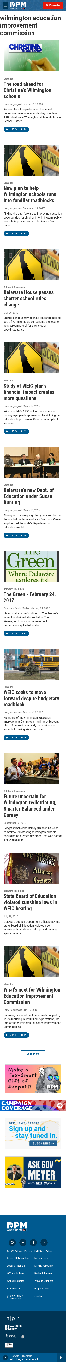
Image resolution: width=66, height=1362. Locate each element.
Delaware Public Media (16, 608)
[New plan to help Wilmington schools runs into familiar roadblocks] (31, 160)
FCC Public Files (15, 1273)
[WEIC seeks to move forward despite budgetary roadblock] (31, 664)
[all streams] (61, 1357)
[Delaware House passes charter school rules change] (31, 264)
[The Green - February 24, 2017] (31, 566)
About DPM (13, 1288)
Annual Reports (15, 1281)
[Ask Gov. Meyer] (33, 1172)
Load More (33, 1053)
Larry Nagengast (13, 104)
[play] (5, 1357)
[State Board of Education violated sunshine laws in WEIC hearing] (31, 868)
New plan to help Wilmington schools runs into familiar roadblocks (30, 194)
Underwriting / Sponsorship (15, 1297)
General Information (18, 1258)
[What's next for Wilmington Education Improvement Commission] (31, 961)
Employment (41, 1288)
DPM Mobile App (43, 1266)
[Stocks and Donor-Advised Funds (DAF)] (33, 1079)
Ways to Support (43, 1281)
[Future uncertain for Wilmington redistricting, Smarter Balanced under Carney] (31, 768)
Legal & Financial (16, 1266)
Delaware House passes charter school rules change (29, 298)
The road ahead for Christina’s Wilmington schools (27, 90)
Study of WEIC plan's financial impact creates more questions (29, 392)
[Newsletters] (33, 1133)
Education (8, 78)
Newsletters (41, 1258)
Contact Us (40, 1296)
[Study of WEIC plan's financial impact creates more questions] (31, 357)
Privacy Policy (45, 1251)
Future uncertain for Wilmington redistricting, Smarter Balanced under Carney (30, 805)
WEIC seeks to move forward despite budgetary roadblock (31, 698)
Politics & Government (15, 287)
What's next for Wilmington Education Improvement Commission (32, 996)
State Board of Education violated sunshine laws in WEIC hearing (30, 902)
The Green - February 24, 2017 (30, 597)
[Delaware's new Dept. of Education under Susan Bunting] (31, 462)
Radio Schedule (43, 1273)
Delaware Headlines (14, 589)
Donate (54, 5)
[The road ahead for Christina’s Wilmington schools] (31, 55)
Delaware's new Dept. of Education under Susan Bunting (29, 496)
